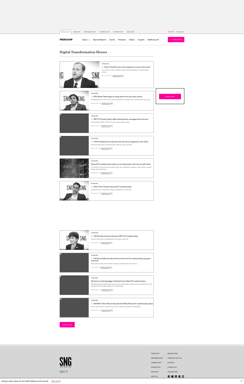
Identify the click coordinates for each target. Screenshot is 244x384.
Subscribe (177, 40)
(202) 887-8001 (172, 372)
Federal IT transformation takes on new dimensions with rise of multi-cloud (120, 164)
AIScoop (76, 32)
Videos (132, 39)
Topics (85, 39)
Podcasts (122, 39)
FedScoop (65, 32)
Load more (67, 325)
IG (179, 376)
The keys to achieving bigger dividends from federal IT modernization (118, 281)
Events (112, 39)
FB (168, 376)
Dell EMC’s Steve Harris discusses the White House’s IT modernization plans (123, 303)
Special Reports (99, 39)
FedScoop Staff (118, 75)
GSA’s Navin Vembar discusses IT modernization (113, 187)
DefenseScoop (90, 32)
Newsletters (172, 353)
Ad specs (171, 363)
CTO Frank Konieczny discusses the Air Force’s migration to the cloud (121, 142)
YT (182, 376)
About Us (64, 371)
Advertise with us (174, 358)
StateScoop (118, 32)
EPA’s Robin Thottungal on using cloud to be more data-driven (118, 96)
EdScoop (130, 32)
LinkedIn (176, 376)
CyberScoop (105, 32)
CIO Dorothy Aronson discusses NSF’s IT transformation (116, 236)
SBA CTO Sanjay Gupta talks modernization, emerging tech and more (121, 119)
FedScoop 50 (153, 39)
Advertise (171, 32)
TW (172, 376)
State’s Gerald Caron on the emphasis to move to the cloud (127, 67)
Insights (141, 39)
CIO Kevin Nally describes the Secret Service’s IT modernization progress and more (121, 259)
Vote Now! (56, 381)
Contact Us (172, 367)
